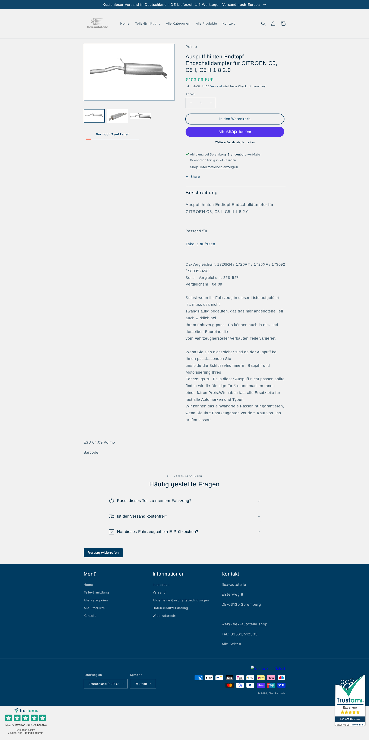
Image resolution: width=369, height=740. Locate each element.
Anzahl (190, 94)
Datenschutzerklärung (170, 608)
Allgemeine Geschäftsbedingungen (181, 600)
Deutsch (141, 683)
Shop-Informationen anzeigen (214, 167)
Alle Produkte (94, 608)
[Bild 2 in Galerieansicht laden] (117, 116)
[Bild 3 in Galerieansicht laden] (140, 116)
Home (88, 585)
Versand (216, 86)
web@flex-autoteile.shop (245, 624)
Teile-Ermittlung (96, 592)
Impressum (162, 585)
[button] (263, 23)
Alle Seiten (231, 644)
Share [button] (195, 177)
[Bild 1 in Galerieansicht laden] (94, 116)
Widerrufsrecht (165, 616)
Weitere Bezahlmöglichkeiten (235, 142)
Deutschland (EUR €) (103, 683)
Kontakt (90, 616)
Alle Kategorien (96, 600)
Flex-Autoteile (277, 693)
